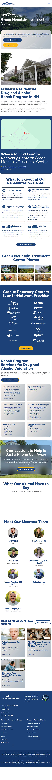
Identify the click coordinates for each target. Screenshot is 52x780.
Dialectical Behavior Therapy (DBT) (12, 411)
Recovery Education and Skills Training (38, 407)
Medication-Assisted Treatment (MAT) (12, 407)
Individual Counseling (9, 413)
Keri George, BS (39, 541)
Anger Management (34, 411)
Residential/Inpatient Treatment (11, 390)
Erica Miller (13, 561)
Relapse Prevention (34, 413)
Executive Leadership (6, 726)
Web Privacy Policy (15, 762)
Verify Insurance (5, 742)
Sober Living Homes (8, 396)
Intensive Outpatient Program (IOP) (32, 104)
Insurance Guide (31, 733)
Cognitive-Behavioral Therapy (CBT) (12, 410)
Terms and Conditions (26, 762)
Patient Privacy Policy (6, 762)
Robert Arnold (39, 582)
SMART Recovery (8, 434)
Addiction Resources (32, 736)
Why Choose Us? (5, 723)
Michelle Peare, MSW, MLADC (39, 562)
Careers (3, 736)
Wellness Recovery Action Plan (37, 410)
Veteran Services (33, 389)
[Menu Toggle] (48, 3)
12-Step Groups (7, 432)
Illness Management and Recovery (37, 408)
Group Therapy (7, 426)
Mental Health (33, 390)
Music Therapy (7, 429)
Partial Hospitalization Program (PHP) (10, 104)
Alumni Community (34, 428)
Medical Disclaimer (35, 762)
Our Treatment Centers (7, 729)
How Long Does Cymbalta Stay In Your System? (12, 675)
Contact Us (4, 739)
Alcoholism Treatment (32, 726)
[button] (12, 745)
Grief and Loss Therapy (35, 414)
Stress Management (8, 431)
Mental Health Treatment (33, 729)
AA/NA (31, 417)
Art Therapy (6, 428)
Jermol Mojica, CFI (13, 608)
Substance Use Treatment (33, 723)
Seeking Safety (33, 416)
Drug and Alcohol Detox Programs (11, 389)
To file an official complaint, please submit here (28, 764)
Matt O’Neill (13, 541)
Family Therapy (7, 414)
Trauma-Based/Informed (9, 408)
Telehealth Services (8, 398)
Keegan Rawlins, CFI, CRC (13, 583)
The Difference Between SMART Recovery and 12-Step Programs (39, 644)
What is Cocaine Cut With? (11, 643)
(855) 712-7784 (4, 712)
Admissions (4, 733)
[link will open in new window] (26, 134)
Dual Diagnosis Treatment (9, 395)
